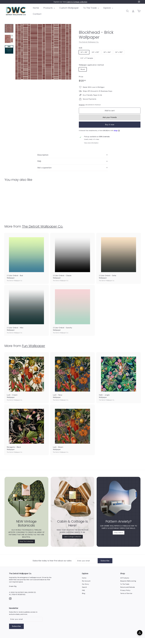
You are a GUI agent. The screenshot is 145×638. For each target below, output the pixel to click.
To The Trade (90, 7)
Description (42, 155)
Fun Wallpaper (33, 345)
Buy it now (109, 124)
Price (81, 77)
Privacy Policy (125, 590)
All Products (124, 578)
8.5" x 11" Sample (87, 58)
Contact (37, 14)
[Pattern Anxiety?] (118, 498)
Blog (83, 593)
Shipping (82, 105)
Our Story (85, 584)
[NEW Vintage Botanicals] (26, 498)
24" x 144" (107, 52)
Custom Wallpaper (69, 7)
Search (84, 587)
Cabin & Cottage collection (76, 2)
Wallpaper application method (91, 65)
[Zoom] (43, 51)
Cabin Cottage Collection (72, 537)
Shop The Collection (26, 541)
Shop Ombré (118, 532)
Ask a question (44, 167)
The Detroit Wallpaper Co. (89, 42)
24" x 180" (119, 52)
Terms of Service (126, 593)
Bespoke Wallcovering (128, 581)
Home (36, 7)
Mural (83, 69)
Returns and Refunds (127, 587)
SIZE (80, 48)
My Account (86, 581)
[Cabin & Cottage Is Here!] (72, 498)
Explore (107, 7)
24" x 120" (95, 52)
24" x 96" (84, 52)
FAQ (39, 161)
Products (48, 7)
